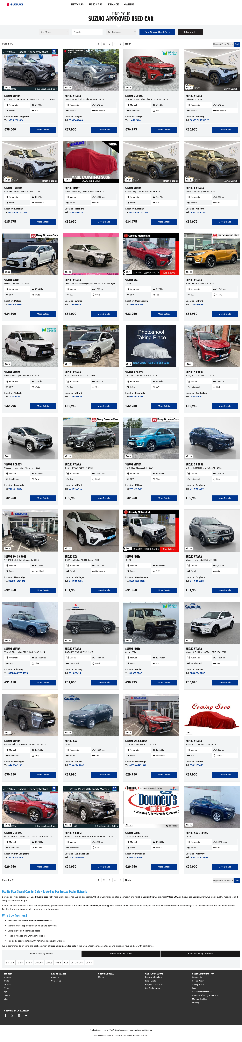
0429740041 (196, 396)
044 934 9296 (76, 581)
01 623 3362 (135, 673)
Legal (194, 988)
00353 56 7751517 (199, 120)
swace (49, 963)
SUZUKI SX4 (131, 280)
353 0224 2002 (197, 673)
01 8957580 (75, 304)
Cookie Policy (198, 981)
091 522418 (75, 673)
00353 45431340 (16, 581)
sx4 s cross (77, 963)
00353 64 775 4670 (18, 673)
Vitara (7, 988)
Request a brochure (153, 977)
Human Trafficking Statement (205, 995)
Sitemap (195, 1003)
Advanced (189, 32)
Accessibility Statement (202, 992)
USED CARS (96, 4)
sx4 (66, 963)
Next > (128, 43)
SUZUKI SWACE (12, 280)
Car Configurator (152, 988)
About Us (55, 977)
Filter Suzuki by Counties (200, 953)
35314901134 (76, 212)
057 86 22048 (136, 857)
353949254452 (137, 304)
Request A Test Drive (154, 984)
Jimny (7, 999)
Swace (7, 995)
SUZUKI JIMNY (72, 188)
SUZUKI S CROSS (134, 96)
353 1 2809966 (15, 120)
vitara (89, 963)
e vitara (10, 963)
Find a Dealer (150, 981)
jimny (29, 963)
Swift (6, 981)
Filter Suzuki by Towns (121, 953)
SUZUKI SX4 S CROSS (15, 556)
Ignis (6, 992)
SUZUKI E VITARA (13, 188)
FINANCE (113, 4)
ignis (20, 963)
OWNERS (129, 4)
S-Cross (7, 984)
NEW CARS (77, 4)
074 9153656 (15, 304)
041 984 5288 (136, 396)
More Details (43, 129)
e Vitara (7, 977)
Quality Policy (198, 984)
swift (58, 963)
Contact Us (56, 981)
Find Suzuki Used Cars (157, 32)
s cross (39, 963)
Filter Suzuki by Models (41, 953)
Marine (101, 977)
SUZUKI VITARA (12, 96)
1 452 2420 (135, 120)
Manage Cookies (199, 999)
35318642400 (76, 120)
